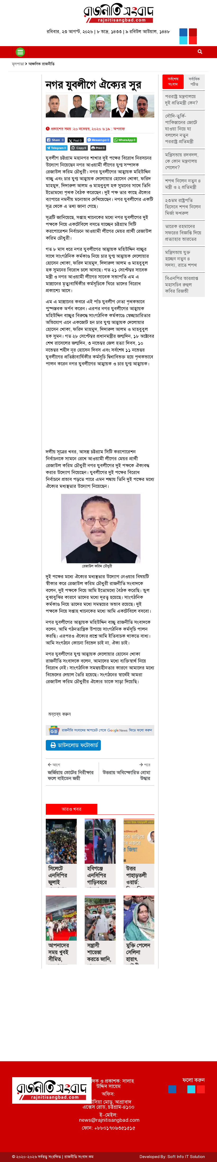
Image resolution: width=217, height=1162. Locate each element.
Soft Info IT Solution (186, 1156)
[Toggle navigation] (20, 52)
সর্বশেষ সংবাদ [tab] (173, 82)
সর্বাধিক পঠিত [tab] (194, 82)
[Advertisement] (100, 408)
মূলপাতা (18, 64)
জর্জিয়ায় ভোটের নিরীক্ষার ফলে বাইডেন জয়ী (71, 776)
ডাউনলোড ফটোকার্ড (78, 745)
